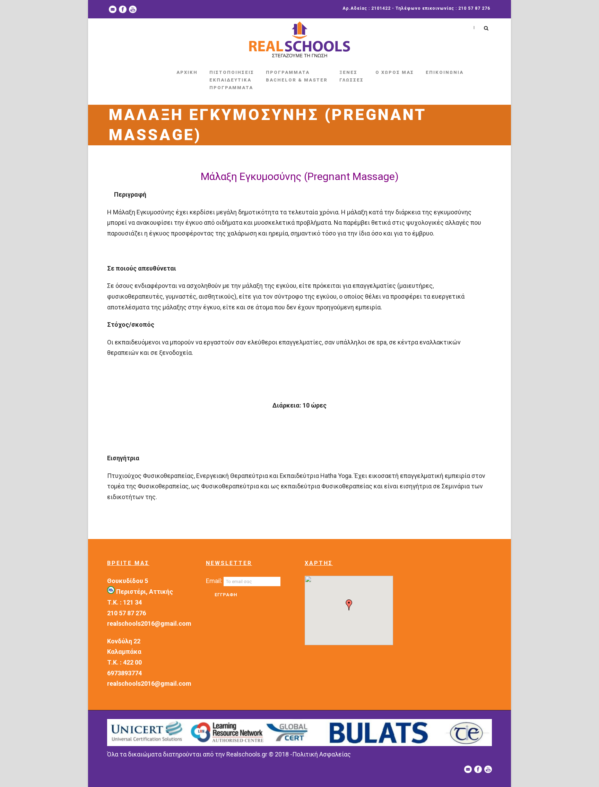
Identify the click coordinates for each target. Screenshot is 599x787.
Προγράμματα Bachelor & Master (297, 76)
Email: (215, 580)
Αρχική (187, 72)
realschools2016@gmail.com (149, 623)
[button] (349, 604)
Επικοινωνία (444, 72)
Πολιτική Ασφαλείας (321, 754)
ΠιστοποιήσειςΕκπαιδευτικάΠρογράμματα (231, 80)
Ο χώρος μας (394, 72)
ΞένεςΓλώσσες (351, 76)
